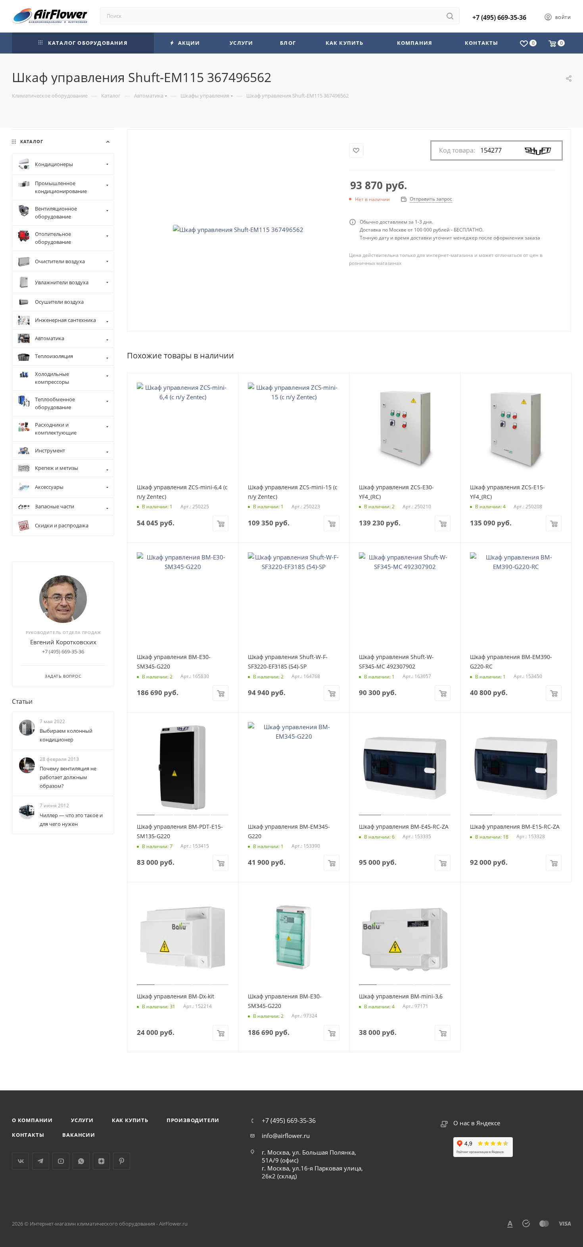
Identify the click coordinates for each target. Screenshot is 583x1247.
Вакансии (78, 1134)
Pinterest (121, 1161)
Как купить (130, 1120)
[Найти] (450, 16)
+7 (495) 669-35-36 (499, 17)
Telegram (40, 1161)
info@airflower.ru (286, 1136)
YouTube (60, 1161)
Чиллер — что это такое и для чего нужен (71, 820)
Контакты (28, 1134)
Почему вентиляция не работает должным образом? (68, 777)
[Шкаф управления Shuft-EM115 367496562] (238, 229)
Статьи (22, 701)
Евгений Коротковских (63, 642)
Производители (193, 1120)
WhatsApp (81, 1161)
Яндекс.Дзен (101, 1161)
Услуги (82, 1120)
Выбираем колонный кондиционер (66, 735)
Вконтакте (20, 1161)
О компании (32, 1120)
